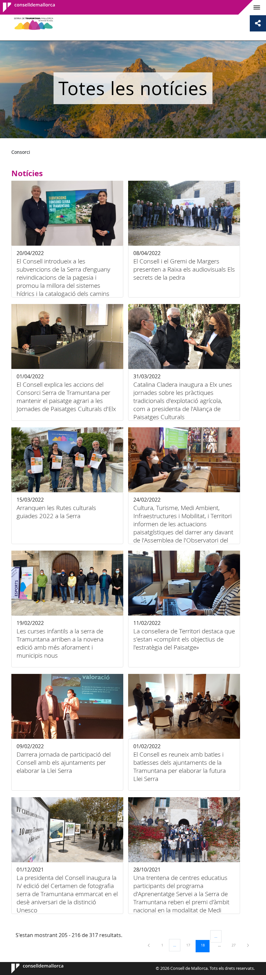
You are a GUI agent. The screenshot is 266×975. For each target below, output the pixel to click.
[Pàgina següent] (248, 945)
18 (205, 944)
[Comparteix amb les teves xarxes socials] (258, 23)
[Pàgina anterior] (149, 945)
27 (235, 944)
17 (190, 944)
